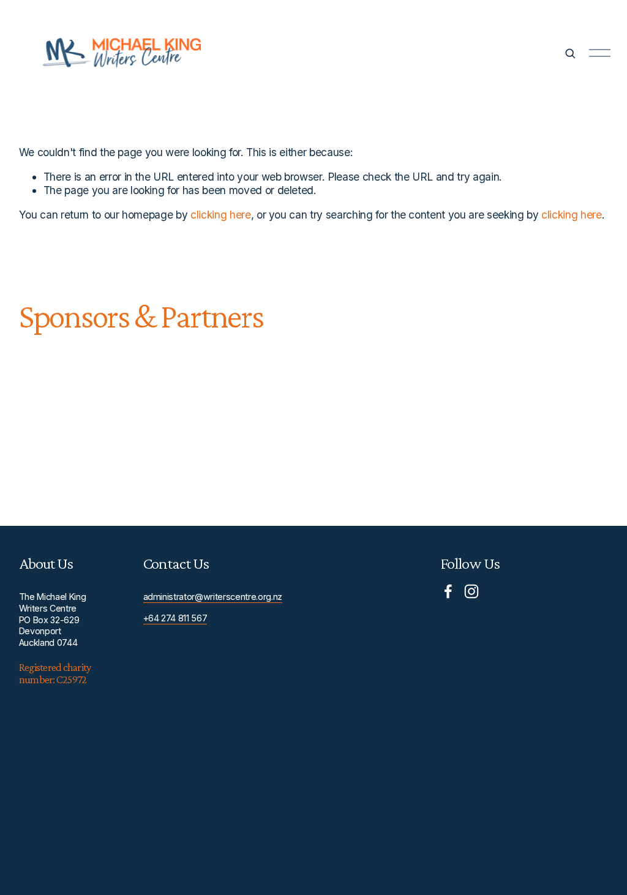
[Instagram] (471, 591)
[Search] (570, 53)
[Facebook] (448, 591)
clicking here (220, 214)
